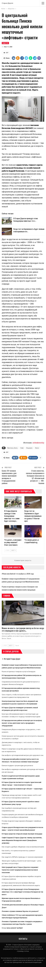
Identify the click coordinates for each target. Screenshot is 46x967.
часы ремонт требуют (14, 928)
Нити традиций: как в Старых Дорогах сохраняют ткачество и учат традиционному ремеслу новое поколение (20, 869)
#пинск (37, 448)
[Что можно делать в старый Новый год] (33, 531)
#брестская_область (12, 448)
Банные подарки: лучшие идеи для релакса (17, 765)
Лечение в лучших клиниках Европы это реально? (20, 911)
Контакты (23, 938)
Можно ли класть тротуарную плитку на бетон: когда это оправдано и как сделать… (23, 629)
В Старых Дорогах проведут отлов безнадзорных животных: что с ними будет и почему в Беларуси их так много (22, 891)
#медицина (29, 448)
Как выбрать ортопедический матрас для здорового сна (22, 755)
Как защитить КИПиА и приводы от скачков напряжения (22, 857)
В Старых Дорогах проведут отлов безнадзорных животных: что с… (25, 219)
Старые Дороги (7, 3)
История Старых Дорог (12, 658)
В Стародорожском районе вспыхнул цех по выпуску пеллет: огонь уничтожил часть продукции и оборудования (22, 723)
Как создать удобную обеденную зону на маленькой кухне (23, 847)
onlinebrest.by (38, 443)
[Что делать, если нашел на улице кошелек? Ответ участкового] (13, 531)
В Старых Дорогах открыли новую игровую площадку (22, 834)
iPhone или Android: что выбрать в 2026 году (18, 573)
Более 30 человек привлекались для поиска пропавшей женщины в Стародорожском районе (9, 476)
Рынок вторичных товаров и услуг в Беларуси (18, 671)
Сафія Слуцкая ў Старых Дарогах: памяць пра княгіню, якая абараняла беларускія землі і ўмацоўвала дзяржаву (22, 840)
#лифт (22, 448)
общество (5, 43)
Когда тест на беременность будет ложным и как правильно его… (28, 230)
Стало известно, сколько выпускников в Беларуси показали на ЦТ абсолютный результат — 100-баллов (35, 476)
